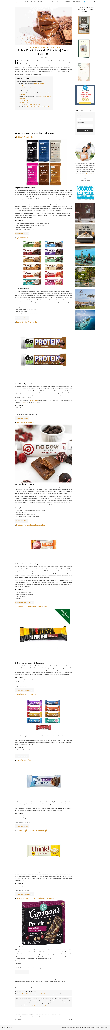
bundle (24, 402)
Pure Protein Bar (23, 760)
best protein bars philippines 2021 (42, 1014)
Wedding (33, 2)
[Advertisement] (43, 121)
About (26, 2)
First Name (80, 116)
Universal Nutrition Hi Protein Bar (31, 606)
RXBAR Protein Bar (24, 137)
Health (52, 47)
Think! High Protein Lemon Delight (32, 830)
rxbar (48, 1016)
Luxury (58, 2)
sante (53, 1016)
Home (46, 2)
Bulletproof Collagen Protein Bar (30, 525)
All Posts (29, 47)
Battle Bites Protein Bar (26, 694)
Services (76, 1027)
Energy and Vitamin (33, 400)
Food (47, 47)
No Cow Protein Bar (25, 422)
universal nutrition (65, 1016)
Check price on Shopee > (22, 418)
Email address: (80, 122)
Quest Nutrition (23, 238)
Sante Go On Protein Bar (27, 322)
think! (57, 1016)
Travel (40, 2)
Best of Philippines (39, 47)
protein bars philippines (32, 1016)
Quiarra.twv (19, 1019)
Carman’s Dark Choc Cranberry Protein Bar (36, 898)
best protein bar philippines (28, 1014)
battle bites (18, 1014)
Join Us (79, 1027)
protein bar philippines (20, 1016)
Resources (76, 2)
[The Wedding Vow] (16, 2)
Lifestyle (67, 2)
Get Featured (87, 1027)
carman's (54, 1014)
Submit (83, 1027)
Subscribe (72, 1027)
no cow (59, 1014)
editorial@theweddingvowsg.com (48, 994)
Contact (92, 1027)
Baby (52, 2)
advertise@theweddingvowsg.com (29, 994)
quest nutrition (42, 1016)
